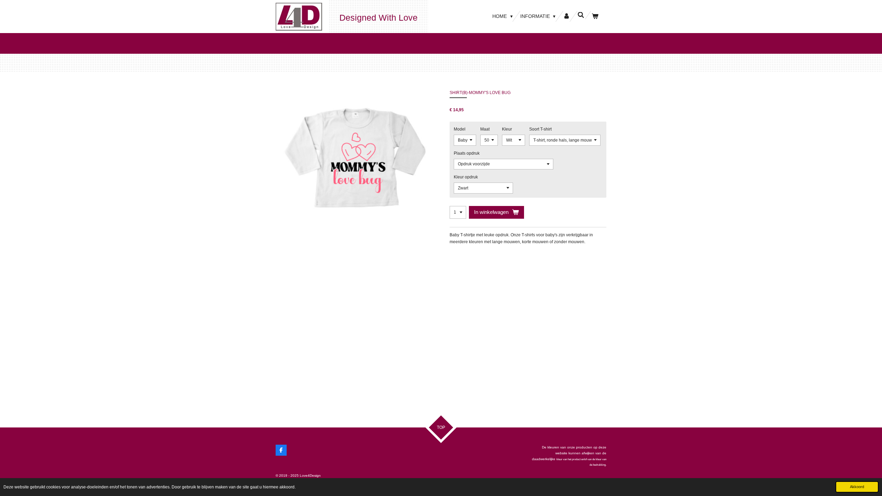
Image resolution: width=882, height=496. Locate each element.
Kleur (507, 129)
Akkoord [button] (857, 487)
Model (459, 129)
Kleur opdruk (466, 177)
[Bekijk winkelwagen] (595, 16)
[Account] (566, 16)
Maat (485, 129)
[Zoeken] (581, 15)
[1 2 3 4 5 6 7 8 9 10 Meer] (458, 212)
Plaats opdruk (467, 153)
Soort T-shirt (540, 129)
